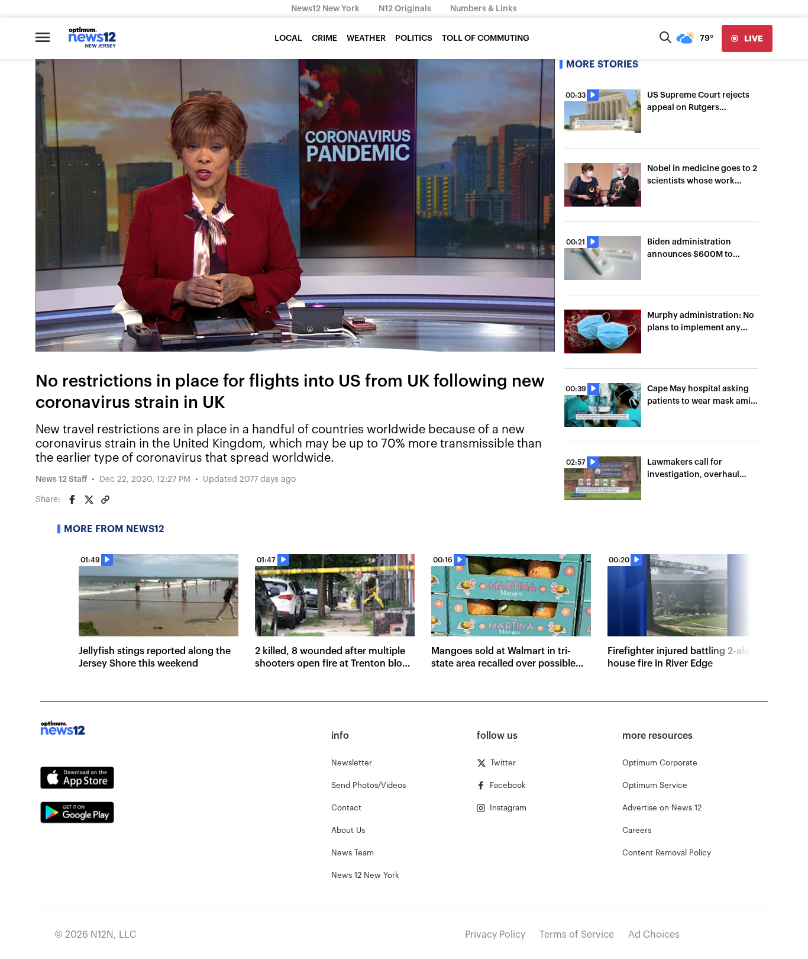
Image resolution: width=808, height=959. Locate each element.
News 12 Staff (61, 479)
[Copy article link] (105, 499)
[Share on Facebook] (72, 499)
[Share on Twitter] (88, 499)
